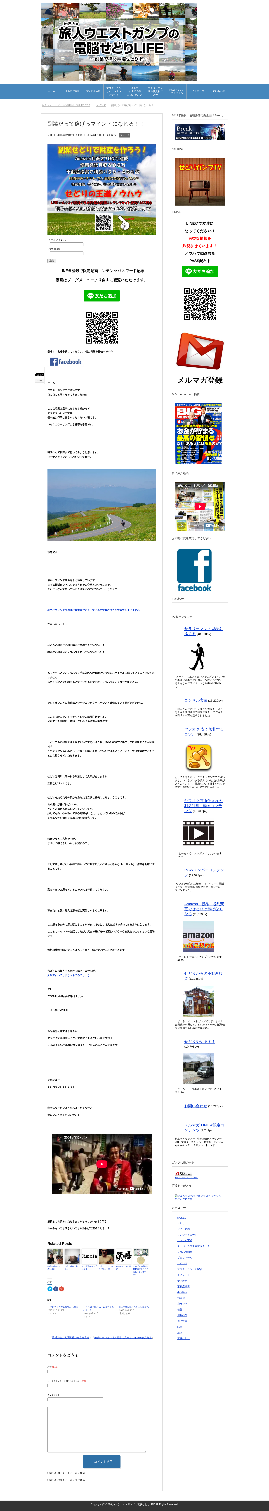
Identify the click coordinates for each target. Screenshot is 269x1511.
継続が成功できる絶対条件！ (54, 1267)
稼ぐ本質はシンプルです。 (89, 1267)
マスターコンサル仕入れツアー (155, 91)
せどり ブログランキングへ (186, 1178)
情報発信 (182, 1315)
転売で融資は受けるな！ (72, 1267)
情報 (179, 1309)
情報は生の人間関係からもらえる (70, 1337)
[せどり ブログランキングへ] (183, 1174)
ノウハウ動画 (184, 1252)
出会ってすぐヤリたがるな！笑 (106, 1267)
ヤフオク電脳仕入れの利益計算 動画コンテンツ (203, 806)
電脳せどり (183, 1338)
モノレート (183, 1275)
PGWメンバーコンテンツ (176, 91)
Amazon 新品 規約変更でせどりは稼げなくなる (204, 909)
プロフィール (184, 1257)
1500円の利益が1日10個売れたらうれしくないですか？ (140, 1270)
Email (40, 380)
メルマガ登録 (72, 91)
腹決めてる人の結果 (123, 1267)
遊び (179, 1332)
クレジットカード (187, 1234)
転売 (179, 1327)
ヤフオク (182, 1280)
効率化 (181, 1298)
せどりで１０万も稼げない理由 (62, 1307)
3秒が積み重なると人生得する (134, 1307)
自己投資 (182, 1321)
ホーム (51, 91)
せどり (181, 1223)
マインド (124, 135)
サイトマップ (196, 91)
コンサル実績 (93, 91)
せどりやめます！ (199, 1041)
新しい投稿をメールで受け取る (67, 1480)
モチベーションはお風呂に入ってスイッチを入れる (123, 1337)
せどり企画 (183, 1229)
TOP (68, 105)
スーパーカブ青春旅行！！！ (193, 1246)
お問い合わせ (217, 91)
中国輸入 (182, 1292)
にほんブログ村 (183, 1199)
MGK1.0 (181, 1217)
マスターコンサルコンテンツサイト (113, 91)
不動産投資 (183, 1286)
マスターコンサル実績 (189, 1269)
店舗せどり (183, 1303)
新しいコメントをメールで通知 (67, 1473)
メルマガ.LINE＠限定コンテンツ (134, 91)
